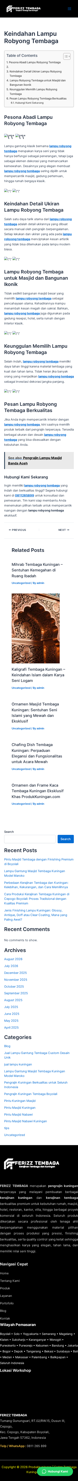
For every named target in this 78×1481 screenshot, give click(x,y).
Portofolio (7, 1303)
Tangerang (33, 1351)
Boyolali (5, 1334)
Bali (75, 1351)
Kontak (5, 1318)
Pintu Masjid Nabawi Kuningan (25, 1121)
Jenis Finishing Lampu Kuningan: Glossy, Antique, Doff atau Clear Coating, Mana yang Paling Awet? (35, 915)
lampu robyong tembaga (22, 171)
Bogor (6, 1351)
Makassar (21, 1357)
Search (9, 831)
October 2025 (14, 986)
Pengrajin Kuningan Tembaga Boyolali (30, 1094)
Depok (18, 1351)
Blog (7, 1046)
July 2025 (11, 1007)
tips (6, 1128)
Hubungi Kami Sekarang (29, 102)
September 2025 (16, 993)
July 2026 (11, 966)
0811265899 (24, 495)
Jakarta (72, 1345)
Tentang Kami (10, 1281)
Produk (5, 1288)
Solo (17, 1334)
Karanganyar (37, 1339)
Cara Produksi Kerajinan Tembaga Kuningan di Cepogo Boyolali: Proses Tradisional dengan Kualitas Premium (36, 898)
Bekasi (48, 1351)
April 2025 (11, 1027)
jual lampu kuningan (18, 1064)
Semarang (49, 1334)
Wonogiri (55, 1339)
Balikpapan (58, 1357)
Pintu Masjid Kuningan (20, 1108)
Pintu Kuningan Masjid (20, 1101)
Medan (7, 1357)
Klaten (4, 1339)
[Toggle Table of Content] (64, 56)
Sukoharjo (18, 1339)
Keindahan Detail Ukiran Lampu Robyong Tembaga (36, 73)
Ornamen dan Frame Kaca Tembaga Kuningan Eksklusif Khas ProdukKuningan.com (38, 791)
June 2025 (11, 1014)
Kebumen (42, 1345)
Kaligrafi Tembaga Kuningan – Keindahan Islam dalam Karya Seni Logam (38, 675)
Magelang (66, 1334)
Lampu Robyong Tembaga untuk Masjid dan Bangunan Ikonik (38, 82)
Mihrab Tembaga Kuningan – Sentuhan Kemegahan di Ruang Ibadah (37, 570)
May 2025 (11, 1021)
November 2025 (15, 980)
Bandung (58, 1345)
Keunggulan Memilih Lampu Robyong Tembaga (33, 91)
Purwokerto (8, 1345)
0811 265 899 (36, 1446)
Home (4, 1273)
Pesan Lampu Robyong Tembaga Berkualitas (38, 98)
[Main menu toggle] (69, 8)
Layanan (6, 1296)
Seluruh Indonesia (12, 1363)
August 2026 (13, 959)
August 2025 (13, 1000)
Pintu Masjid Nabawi (18, 1114)
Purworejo (25, 1345)
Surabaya (63, 1351)
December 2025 (15, 973)
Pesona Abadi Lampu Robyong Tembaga (35, 62)
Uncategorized (21, 583)
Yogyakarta (30, 1334)
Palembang (39, 1357)
